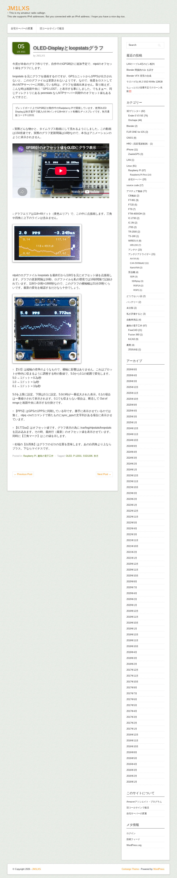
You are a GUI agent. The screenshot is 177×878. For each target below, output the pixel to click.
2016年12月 (132, 734)
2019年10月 (132, 622)
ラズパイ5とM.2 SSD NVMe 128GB (145, 81)
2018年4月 (132, 652)
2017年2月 (132, 723)
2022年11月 (132, 516)
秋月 (96, 456)
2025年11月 (132, 393)
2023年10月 (132, 487)
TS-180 (132, 236)
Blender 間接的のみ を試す (140, 70)
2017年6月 (132, 699)
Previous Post (23, 474)
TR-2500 (132, 231)
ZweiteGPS (134, 154)
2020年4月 (132, 593)
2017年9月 (132, 687)
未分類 (130, 308)
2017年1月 (132, 728)
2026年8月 (132, 369)
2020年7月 (132, 587)
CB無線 (132, 195)
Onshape (132, 120)
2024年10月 (132, 440)
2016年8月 (132, 752)
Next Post (104, 474)
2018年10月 (132, 646)
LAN (129, 160)
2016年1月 (132, 781)
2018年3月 (132, 658)
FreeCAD (132, 330)
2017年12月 (132, 670)
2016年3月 (132, 770)
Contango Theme (130, 869)
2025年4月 (132, 410)
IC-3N (131, 222)
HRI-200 (134, 245)
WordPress (158, 869)
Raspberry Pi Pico (138, 175)
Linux (129, 166)
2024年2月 (132, 463)
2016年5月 (132, 758)
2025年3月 (132, 416)
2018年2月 (132, 664)
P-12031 (77, 456)
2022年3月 (132, 534)
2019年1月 (132, 628)
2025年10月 (132, 399)
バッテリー (132, 302)
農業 (129, 345)
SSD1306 (87, 456)
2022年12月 (132, 511)
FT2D (131, 204)
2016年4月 (132, 764)
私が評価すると (134, 314)
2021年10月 (132, 546)
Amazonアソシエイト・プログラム (144, 801)
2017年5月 (132, 705)
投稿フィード (133, 839)
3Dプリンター (134, 111)
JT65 (130, 227)
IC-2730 (132, 218)
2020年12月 (132, 564)
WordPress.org (134, 845)
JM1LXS (18, 8)
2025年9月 (132, 404)
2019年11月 (132, 617)
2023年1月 (132, 505)
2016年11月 (132, 740)
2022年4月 (132, 528)
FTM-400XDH (135, 213)
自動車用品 (132, 319)
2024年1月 (132, 469)
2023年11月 (132, 481)
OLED (69, 456)
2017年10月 (132, 681)
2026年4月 (132, 375)
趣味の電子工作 (45, 456)
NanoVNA (134, 267)
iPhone (130, 149)
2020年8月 (132, 581)
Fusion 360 (133, 334)
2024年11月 (132, 434)
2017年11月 (132, 675)
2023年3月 (132, 493)
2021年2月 (132, 552)
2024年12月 (132, 428)
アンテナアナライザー (139, 254)
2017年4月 (132, 711)
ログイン (131, 833)
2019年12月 (132, 611)
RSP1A (136, 285)
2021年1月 (132, 558)
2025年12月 (132, 387)
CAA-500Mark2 (137, 263)
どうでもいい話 (134, 296)
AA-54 (133, 258)
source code (133, 185)
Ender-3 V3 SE (135, 115)
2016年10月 (132, 746)
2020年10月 (132, 575)
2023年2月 (132, 499)
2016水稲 (133, 349)
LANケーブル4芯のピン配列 (141, 64)
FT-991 (131, 200)
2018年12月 (132, 634)
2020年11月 (132, 569)
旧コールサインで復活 (52, 28)
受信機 (131, 272)
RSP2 (136, 290)
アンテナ (132, 249)
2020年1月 (132, 605)
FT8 (130, 209)
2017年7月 (132, 693)
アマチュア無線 (134, 191)
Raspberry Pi (29, 456)
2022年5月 (132, 522)
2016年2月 (132, 776)
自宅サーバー (135, 179)
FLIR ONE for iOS (136, 132)
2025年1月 (132, 422)
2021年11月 (132, 540)
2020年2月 (132, 599)
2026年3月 (132, 381)
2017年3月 (132, 717)
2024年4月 (132, 452)
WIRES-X (133, 240)
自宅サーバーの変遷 (22, 28)
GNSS (130, 138)
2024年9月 (132, 446)
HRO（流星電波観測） (138, 143)
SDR (132, 276)
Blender (130, 126)
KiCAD (131, 339)
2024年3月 (132, 457)
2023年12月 (132, 475)
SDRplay (136, 281)
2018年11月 (132, 640)
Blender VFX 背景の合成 (139, 75)
